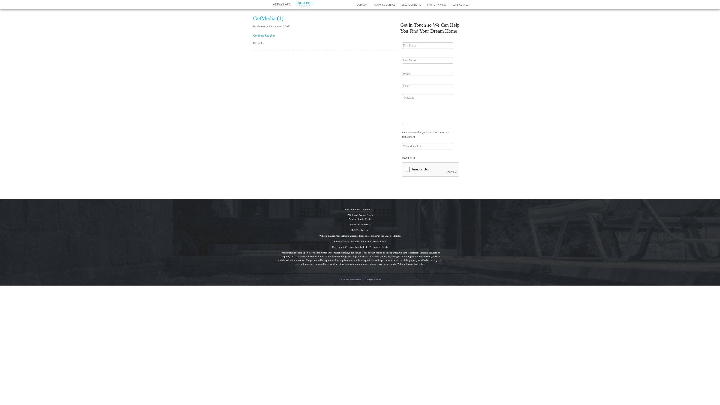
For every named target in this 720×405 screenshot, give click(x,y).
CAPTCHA (408, 158)
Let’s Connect (461, 4)
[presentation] (430, 169)
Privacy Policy (341, 241)
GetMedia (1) (268, 18)
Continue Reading (264, 35)
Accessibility (379, 241)
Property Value (436, 4)
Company (362, 4)
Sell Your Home (411, 4)
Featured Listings (384, 4)
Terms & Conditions (361, 241)
